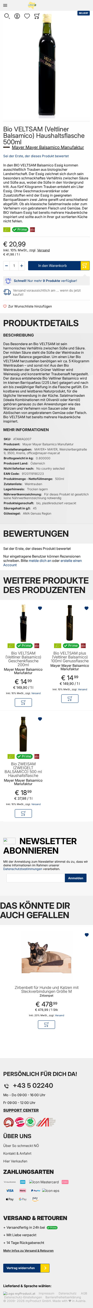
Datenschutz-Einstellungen (23, 1297)
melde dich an (40, 560)
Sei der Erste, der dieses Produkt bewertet (36, 156)
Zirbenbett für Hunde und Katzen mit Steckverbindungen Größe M (47, 989)
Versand (43, 250)
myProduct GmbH (38, 1301)
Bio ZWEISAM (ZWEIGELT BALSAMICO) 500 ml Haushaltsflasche (23, 770)
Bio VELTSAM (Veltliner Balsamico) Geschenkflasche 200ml (23, 659)
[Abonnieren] (76, 878)
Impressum (46, 1293)
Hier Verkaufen (15, 1161)
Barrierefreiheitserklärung (63, 1297)
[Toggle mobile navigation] (5, 5)
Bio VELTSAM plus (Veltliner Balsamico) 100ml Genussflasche (70, 657)
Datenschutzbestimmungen (22, 869)
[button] (7, 16)
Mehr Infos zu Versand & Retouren (28, 1250)
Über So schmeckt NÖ (21, 1146)
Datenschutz (68, 1293)
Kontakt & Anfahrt (17, 1153)
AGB (84, 1293)
